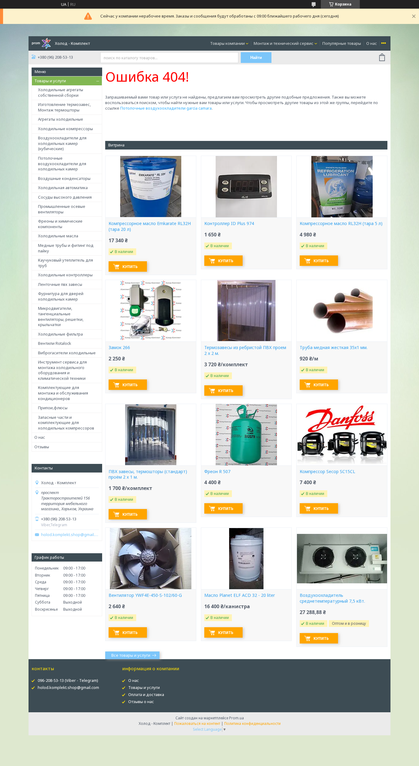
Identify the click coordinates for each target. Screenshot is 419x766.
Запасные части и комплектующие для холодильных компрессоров (66, 422)
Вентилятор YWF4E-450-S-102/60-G (145, 595)
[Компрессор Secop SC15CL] (342, 434)
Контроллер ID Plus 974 (229, 223)
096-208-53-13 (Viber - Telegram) (68, 680)
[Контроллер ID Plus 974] (246, 186)
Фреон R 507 (217, 471)
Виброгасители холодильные (67, 353)
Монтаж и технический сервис (283, 43)
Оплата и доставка (146, 694)
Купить (130, 266)
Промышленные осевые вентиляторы (61, 209)
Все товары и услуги (130, 655)
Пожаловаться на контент (197, 723)
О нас (371, 43)
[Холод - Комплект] (41, 43)
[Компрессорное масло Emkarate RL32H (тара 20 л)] (151, 186)
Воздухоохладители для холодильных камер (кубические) (62, 143)
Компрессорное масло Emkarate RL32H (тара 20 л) (150, 226)
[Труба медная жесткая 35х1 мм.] (342, 310)
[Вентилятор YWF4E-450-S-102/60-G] (151, 558)
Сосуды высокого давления (65, 197)
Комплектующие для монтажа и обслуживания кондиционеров (63, 393)
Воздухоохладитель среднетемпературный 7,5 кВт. (332, 598)
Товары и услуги (50, 81)
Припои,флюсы (52, 407)
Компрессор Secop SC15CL (327, 471)
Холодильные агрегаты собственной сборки (60, 92)
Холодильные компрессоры (65, 128)
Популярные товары (341, 43)
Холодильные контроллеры (65, 275)
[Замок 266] (151, 310)
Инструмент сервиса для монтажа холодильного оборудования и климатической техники (62, 370)
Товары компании (227, 43)
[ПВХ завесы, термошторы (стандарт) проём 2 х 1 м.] (151, 434)
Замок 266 (119, 347)
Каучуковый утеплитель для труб (65, 262)
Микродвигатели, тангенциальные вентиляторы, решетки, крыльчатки (60, 316)
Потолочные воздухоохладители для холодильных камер (62, 163)
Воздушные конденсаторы (64, 178)
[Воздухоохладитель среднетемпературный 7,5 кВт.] (342, 558)
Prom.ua (236, 718)
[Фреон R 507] (246, 434)
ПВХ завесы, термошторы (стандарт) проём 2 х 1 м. (148, 474)
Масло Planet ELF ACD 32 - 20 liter (239, 595)
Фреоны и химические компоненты (60, 223)
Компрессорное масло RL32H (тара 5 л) (341, 223)
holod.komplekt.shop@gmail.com (70, 534)
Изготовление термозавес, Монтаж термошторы (64, 107)
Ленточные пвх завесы (60, 284)
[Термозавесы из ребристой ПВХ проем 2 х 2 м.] (246, 310)
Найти (256, 57)
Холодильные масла (58, 236)
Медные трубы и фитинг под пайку (66, 248)
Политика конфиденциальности (252, 723)
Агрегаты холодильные (60, 119)
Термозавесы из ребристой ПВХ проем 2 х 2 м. (245, 350)
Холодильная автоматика (63, 187)
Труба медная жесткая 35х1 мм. (333, 347)
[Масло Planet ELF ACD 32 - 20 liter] (246, 558)
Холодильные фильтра (60, 334)
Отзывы (41, 446)
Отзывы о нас (141, 701)
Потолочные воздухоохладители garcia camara (166, 108)
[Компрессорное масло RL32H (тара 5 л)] (342, 186)
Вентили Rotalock (54, 343)
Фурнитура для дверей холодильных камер (60, 296)
